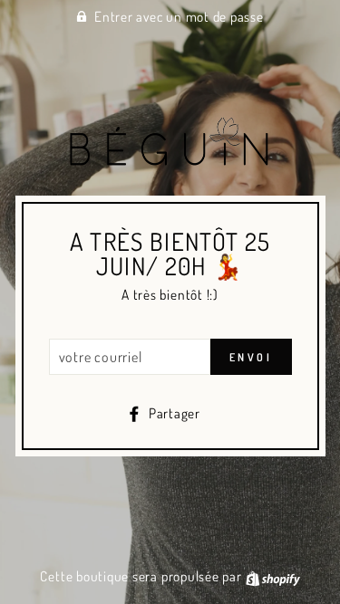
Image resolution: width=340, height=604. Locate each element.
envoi (251, 357)
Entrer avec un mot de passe (179, 16)
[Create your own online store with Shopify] (273, 576)
